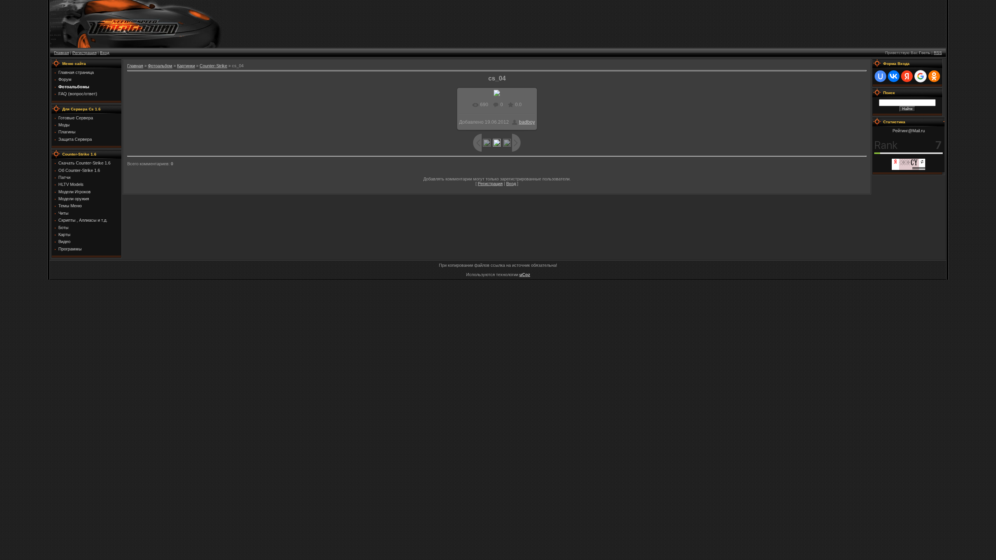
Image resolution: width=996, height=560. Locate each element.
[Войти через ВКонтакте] (894, 76)
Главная (61, 53)
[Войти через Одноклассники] (934, 76)
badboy (527, 122)
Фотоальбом (160, 65)
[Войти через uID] (880, 76)
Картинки (186, 65)
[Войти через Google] (920, 76)
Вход (104, 53)
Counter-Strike (213, 65)
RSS (938, 53)
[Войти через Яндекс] (907, 76)
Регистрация (84, 53)
